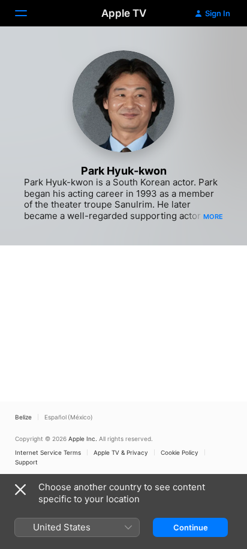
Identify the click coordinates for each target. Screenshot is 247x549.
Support (26, 462)
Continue (190, 527)
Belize (23, 417)
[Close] (20, 489)
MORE (213, 216)
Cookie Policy (179, 452)
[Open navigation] (28, 13)
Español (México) (68, 417)
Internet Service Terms (48, 452)
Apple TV (123, 13)
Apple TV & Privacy (121, 452)
